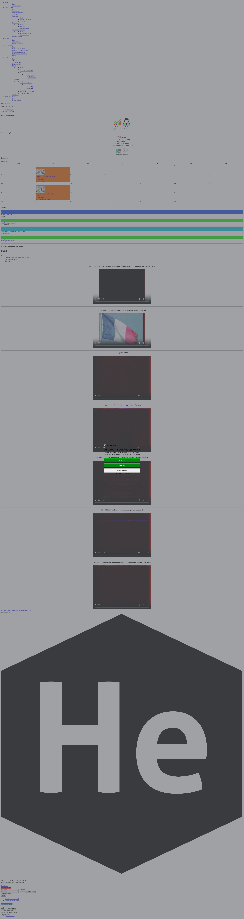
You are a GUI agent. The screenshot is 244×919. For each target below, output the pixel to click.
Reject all (122, 465)
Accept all (122, 460)
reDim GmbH (128, 473)
